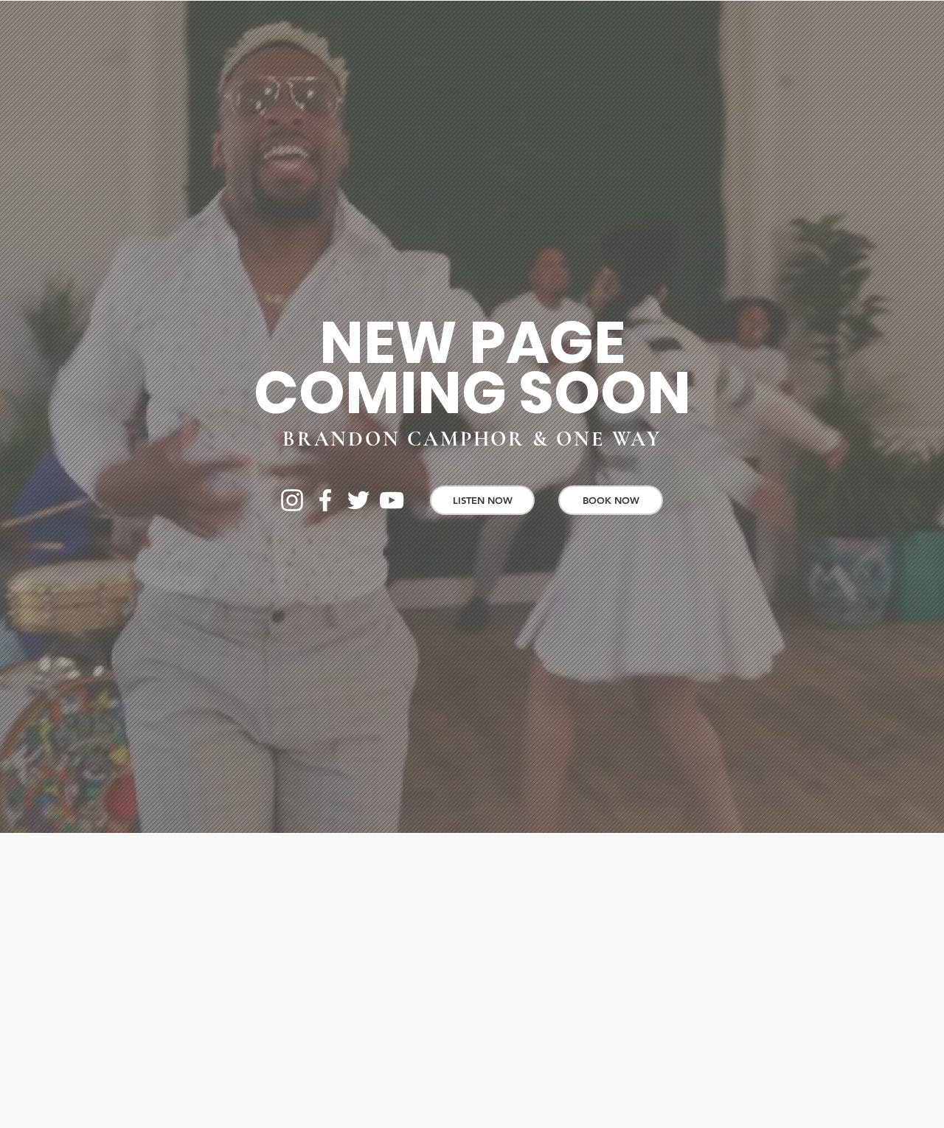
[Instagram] (292, 500)
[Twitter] (358, 500)
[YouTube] (391, 500)
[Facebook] (325, 500)
